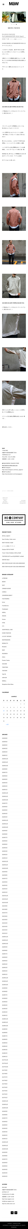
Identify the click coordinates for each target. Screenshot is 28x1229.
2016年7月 (4, 1118)
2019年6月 (4, 998)
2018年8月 (4, 1032)
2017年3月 (4, 1090)
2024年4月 (4, 813)
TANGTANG (5, 667)
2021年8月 (4, 909)
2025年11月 (5, 762)
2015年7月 (4, 1159)
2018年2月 (4, 1053)
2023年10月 (5, 827)
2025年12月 (5, 758)
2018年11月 (5, 1022)
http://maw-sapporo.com (8, 1199)
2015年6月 (4, 1162)
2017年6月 (4, 1080)
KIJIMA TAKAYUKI (6, 633)
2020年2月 (4, 971)
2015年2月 (4, 1176)
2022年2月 (4, 888)
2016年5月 (4, 1125)
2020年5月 (4, 960)
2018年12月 (5, 1019)
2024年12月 (5, 793)
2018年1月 (4, 1056)
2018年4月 (4, 1046)
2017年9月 (4, 1070)
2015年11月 (5, 1145)
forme (3, 602)
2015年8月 (4, 1155)
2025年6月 (4, 776)
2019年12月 (5, 977)
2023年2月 (4, 854)
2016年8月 (4, 1114)
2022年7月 (4, 878)
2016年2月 (4, 1135)
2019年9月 (4, 988)
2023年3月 (4, 851)
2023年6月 (4, 841)
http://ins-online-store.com (8, 1203)
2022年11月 (5, 864)
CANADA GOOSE (6, 588)
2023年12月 (5, 820)
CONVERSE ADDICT (7, 595)
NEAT (3, 650)
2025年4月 (4, 782)
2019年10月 (5, 984)
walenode (4, 677)
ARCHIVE (4, 734)
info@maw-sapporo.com (8, 1201)
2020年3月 (4, 967)
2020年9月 (4, 947)
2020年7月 (4, 953)
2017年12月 (5, 1060)
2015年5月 (4, 1166)
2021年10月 (5, 902)
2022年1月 (4, 892)
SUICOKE (4, 663)
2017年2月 (4, 1094)
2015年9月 (4, 1152)
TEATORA (4, 670)
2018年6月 (4, 1039)
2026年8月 (4, 738)
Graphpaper (5, 609)
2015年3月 (4, 1173)
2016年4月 (4, 1128)
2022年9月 (4, 871)
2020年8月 (4, 950)
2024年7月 (4, 803)
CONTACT (10, 1223)
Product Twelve (6, 660)
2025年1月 (4, 789)
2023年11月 (5, 823)
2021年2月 (4, 930)
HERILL (4, 612)
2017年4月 (4, 1087)
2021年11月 (5, 899)
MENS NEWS (10, 490)
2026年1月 (4, 755)
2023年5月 (4, 844)
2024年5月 (4, 810)
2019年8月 (4, 991)
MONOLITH (5, 643)
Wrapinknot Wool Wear (7, 684)
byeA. (3, 585)
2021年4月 (4, 923)
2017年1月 (4, 1097)
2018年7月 (4, 1036)
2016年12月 (5, 1101)
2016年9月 (4, 1111)
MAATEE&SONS (6, 640)
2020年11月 (5, 940)
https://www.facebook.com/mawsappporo (12, 474)
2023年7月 (4, 837)
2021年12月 (5, 895)
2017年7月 (4, 1077)
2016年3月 (4, 1131)
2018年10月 (5, 1025)
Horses (4, 619)
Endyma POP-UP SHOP (8, 549)
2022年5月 (4, 882)
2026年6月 (4, 741)
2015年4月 (4, 1169)
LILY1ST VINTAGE (6, 636)
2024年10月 (5, 799)
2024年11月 (5, 796)
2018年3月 (4, 1049)
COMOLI (4, 592)
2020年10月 (5, 943)
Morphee (4, 646)
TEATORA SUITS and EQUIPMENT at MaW (13, 556)
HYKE (3, 622)
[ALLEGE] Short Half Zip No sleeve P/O (22, 502)
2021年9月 (4, 906)
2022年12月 (5, 861)
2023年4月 (4, 847)
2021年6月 (4, 916)
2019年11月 (5, 981)
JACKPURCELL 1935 (7, 629)
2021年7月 (4, 912)
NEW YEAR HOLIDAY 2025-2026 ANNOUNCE (13, 563)
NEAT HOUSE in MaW (7, 542)
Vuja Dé (4, 674)
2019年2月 (4, 1012)
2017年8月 (4, 1073)
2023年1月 (4, 858)
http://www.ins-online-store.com (10, 465)
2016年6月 (4, 1121)
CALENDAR (5, 692)
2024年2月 (4, 817)
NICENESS (5, 653)
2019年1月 (4, 1015)
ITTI (3, 626)
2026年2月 (4, 752)
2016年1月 (4, 1138)
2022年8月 (4, 875)
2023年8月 (4, 834)
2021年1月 (4, 933)
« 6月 (7, 724)
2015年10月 (5, 1149)
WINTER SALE (5, 559)
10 (3, 710)
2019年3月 (4, 1008)
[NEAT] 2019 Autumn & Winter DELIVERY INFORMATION (5, 500)
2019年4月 (4, 1005)
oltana (3, 657)
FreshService (5, 605)
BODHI (4, 581)
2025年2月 (4, 786)
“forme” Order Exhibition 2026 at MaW (11, 553)
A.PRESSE (4, 578)
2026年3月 (4, 748)
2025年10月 (5, 765)
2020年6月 (4, 957)
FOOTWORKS (5, 598)
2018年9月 (4, 1029)
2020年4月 (4, 964)
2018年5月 (4, 1042)
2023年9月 (4, 830)
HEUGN (4, 615)
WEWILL (4, 681)
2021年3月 (4, 926)
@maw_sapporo (6, 535)
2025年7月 (4, 772)
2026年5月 (4, 745)
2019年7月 (4, 995)
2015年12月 (5, 1142)
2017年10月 (5, 1066)
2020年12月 (5, 936)
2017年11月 (5, 1063)
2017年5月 (4, 1084)
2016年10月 (5, 1107)
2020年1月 (4, 974)
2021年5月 (4, 919)
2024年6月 (4, 806)
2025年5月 (4, 779)
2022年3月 (4, 885)
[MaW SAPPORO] (14, 5)
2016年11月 (5, 1104)
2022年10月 (5, 868)
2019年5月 (4, 1001)
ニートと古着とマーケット (8, 546)
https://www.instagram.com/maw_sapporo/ (12, 469)
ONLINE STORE (16, 1223)
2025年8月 (4, 769)
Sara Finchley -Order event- (9, 539)
